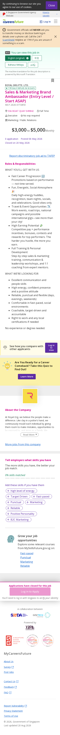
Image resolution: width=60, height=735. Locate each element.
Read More (29, 434)
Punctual (16, 502)
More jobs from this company (23, 444)
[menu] (55, 21)
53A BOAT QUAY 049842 (21, 110)
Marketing (36, 502)
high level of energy (22, 491)
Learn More (26, 376)
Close (51, 5)
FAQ (6, 692)
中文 (37, 58)
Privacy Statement (13, 710)
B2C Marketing (20, 519)
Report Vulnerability (14, 705)
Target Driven (19, 496)
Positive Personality (22, 513)
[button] (54, 36)
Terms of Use (11, 715)
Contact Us (9, 681)
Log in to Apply (30, 591)
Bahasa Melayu (16, 64)
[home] (12, 21)
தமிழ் (33, 64)
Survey (7, 666)
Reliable (15, 508)
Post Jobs (9, 672)
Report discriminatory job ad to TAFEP (32, 156)
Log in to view (51, 347)
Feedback (9, 686)
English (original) (16, 58)
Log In (47, 21)
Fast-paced (42, 496)
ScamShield (8, 39)
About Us (8, 661)
